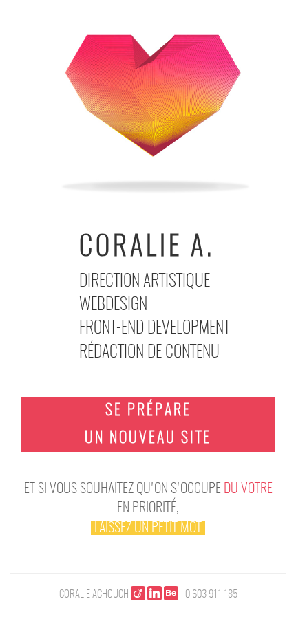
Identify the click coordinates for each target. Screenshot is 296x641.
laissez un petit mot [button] (148, 528)
